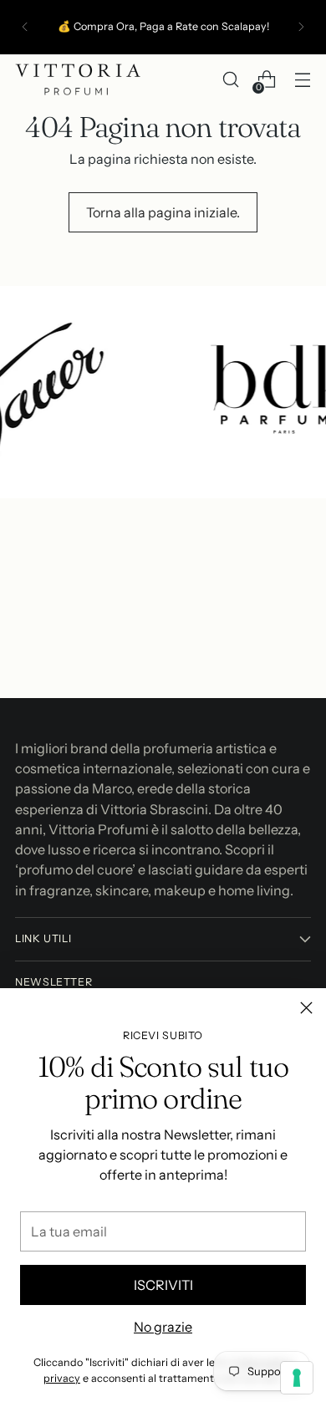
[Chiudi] (306, 1008)
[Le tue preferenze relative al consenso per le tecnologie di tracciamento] (297, 1378)
